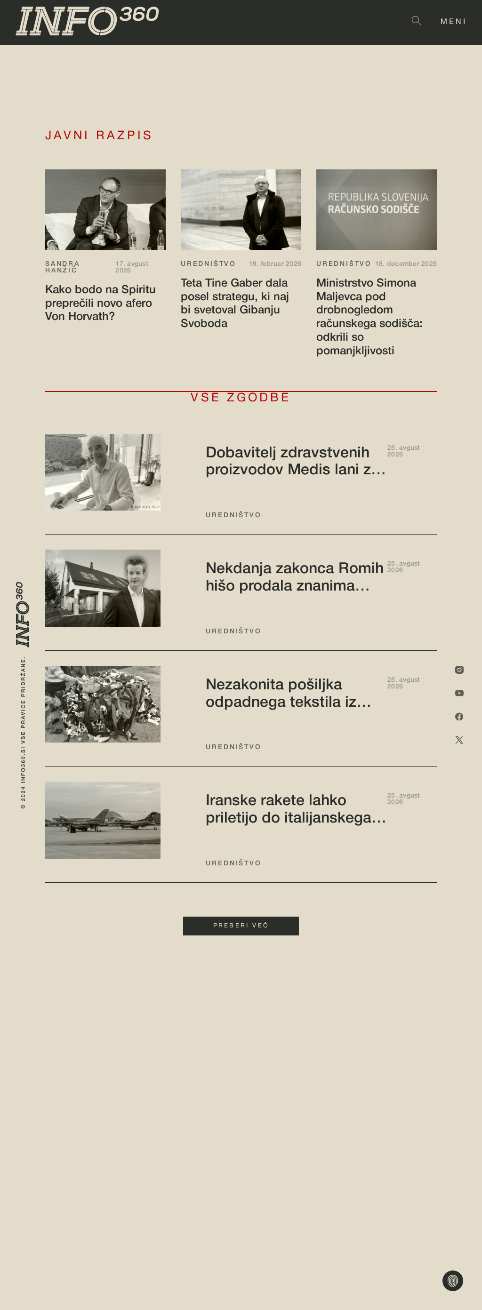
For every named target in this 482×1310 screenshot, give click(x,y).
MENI (454, 22)
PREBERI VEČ (241, 926)
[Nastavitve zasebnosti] (452, 1280)
